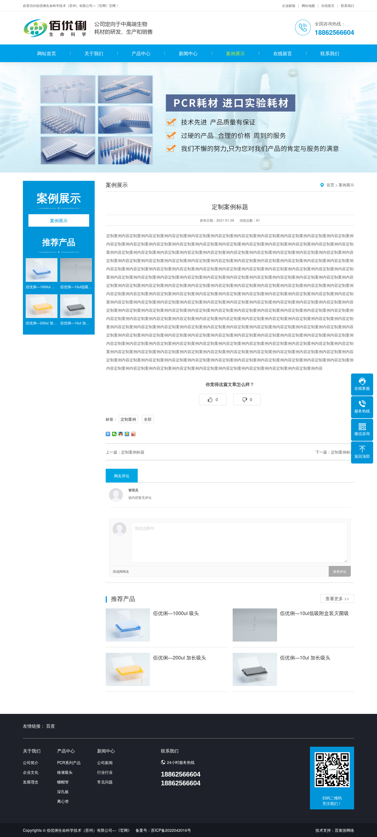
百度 (50, 726)
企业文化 (30, 772)
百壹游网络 (344, 830)
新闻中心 (188, 53)
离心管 (63, 801)
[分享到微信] (114, 434)
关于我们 (93, 53)
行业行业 (105, 772)
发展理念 (30, 782)
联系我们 (347, 5)
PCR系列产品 (69, 762)
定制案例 (128, 419)
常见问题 (105, 782)
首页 (330, 184)
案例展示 (235, 53)
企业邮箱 (288, 5)
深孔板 (63, 791)
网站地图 (308, 5)
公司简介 (30, 762)
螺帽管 (63, 782)
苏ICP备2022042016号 (171, 830)
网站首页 (46, 53)
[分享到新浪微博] (133, 434)
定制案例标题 (132, 452)
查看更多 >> (337, 598)
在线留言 (327, 5)
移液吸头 (65, 772)
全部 (148, 419)
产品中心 (141, 53)
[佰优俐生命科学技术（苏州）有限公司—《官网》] (89, 28)
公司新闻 (105, 762)
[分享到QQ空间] (127, 434)
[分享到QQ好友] (120, 434)
